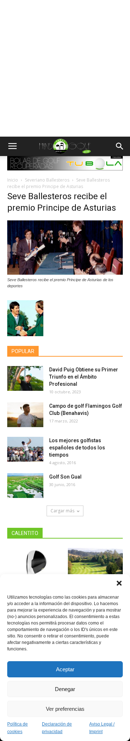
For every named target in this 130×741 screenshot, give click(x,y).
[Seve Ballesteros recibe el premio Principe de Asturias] (65, 273)
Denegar (65, 689)
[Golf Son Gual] (25, 485)
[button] (119, 583)
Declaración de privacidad (57, 728)
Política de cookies (17, 728)
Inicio (12, 180)
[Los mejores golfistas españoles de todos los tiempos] (25, 449)
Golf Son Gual (65, 477)
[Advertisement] (65, 68)
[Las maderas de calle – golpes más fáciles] (34, 567)
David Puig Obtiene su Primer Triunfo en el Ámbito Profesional (83, 377)
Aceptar (65, 669)
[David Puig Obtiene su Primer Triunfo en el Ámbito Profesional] (25, 378)
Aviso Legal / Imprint (101, 728)
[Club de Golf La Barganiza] (95, 567)
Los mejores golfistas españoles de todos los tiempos (77, 448)
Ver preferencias (65, 709)
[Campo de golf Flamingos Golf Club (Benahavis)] (25, 414)
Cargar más (62, 511)
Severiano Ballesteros (47, 180)
